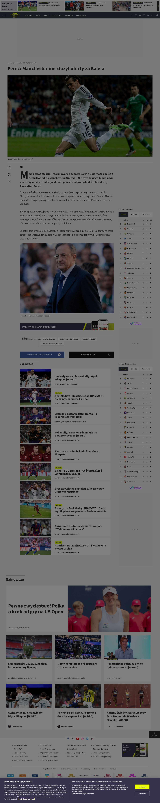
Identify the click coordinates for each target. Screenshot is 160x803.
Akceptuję (142, 787)
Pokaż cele (142, 794)
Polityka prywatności (26, 799)
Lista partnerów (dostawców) (83, 794)
